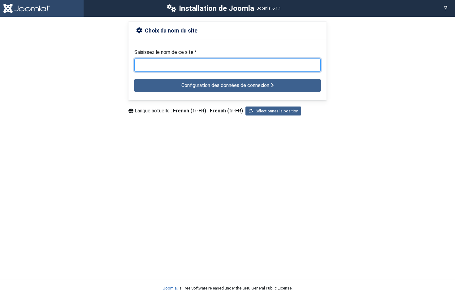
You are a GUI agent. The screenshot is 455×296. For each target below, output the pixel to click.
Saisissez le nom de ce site (165, 52)
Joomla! (170, 288)
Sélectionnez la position (277, 111)
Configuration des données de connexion (226, 85)
